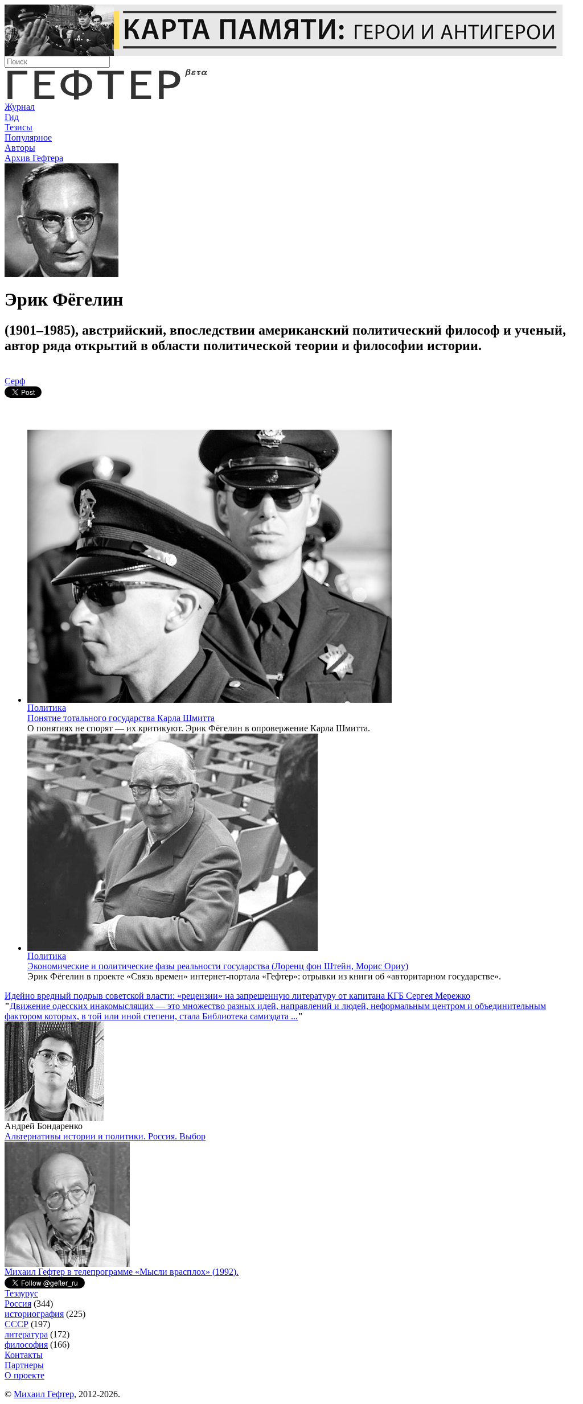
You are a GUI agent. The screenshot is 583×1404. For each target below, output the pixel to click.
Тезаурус (21, 1293)
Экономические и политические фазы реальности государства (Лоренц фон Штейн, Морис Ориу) (217, 966)
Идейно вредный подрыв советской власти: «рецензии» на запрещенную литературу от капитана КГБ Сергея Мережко (237, 995)
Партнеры (24, 1365)
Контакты (24, 1355)
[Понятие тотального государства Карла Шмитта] (209, 700)
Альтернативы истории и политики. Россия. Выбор (105, 1136)
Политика (46, 708)
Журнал (20, 107)
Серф (15, 381)
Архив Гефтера (34, 158)
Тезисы (18, 127)
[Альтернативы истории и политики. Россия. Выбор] (67, 1264)
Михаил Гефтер (44, 1394)
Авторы (20, 148)
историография (34, 1314)
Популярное (28, 137)
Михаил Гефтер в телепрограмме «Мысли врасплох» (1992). (122, 1272)
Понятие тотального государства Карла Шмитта (121, 718)
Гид (12, 117)
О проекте (24, 1375)
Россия (18, 1303)
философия (26, 1344)
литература (26, 1334)
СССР (16, 1324)
